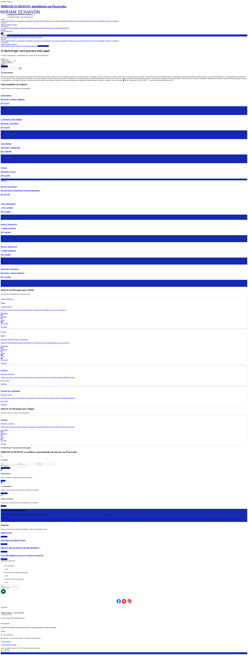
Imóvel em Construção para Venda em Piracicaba (197, 519)
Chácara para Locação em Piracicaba (146, 519)
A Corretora (4, 28)
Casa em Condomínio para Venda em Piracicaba (119, 519)
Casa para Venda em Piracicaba (12, 519)
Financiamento (37, 28)
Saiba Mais (4, 493)
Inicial (3, 37)
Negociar (3, 506)
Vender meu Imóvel (14, 28)
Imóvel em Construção (44, 21)
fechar (3, 35)
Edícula (82, 21)
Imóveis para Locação (22, 627)
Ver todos (4, 517)
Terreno (87, 21)
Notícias (44, 28)
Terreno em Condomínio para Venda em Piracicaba (87, 519)
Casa (52, 21)
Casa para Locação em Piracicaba (223, 519)
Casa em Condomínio (61, 21)
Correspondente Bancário (61, 28)
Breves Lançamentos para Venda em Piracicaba (29, 521)
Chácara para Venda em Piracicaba (59, 519)
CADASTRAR (5, 468)
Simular (3, 481)
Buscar (5, 66)
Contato (3, 30)
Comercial (76, 21)
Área (34, 21)
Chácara (70, 21)
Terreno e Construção (112, 21)
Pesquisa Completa (26, 28)
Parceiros (50, 28)
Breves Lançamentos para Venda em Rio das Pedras (61, 521)
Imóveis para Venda (8, 627)
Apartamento (29, 21)
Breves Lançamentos (18, 21)
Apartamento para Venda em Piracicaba (35, 519)
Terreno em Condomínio (97, 21)
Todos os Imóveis (6, 21)
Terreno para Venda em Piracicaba (169, 519)
